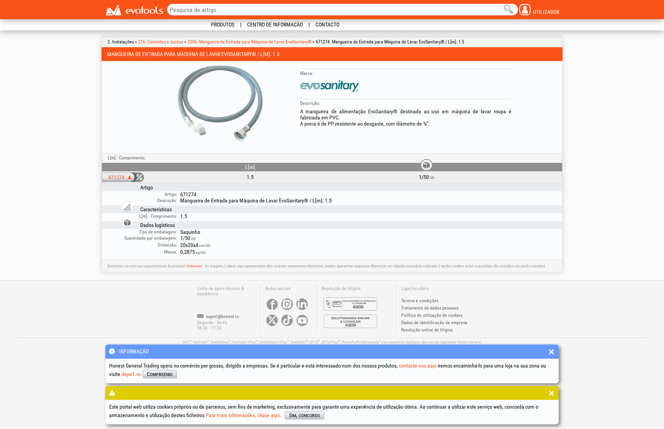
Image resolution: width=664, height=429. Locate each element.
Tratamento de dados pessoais (429, 308)
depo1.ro (131, 374)
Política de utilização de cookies (431, 315)
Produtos (222, 24)
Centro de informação (275, 24)
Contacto (327, 24)
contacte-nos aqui (418, 366)
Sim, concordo (304, 415)
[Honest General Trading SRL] (134, 10)
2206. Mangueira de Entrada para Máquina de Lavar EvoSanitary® (249, 42)
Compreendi (160, 374)
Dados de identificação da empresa (434, 322)
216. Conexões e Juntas (160, 42)
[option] (220, 103)
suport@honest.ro (222, 316)
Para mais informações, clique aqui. (244, 415)
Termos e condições (419, 300)
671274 (116, 177)
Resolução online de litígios (427, 330)
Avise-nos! (194, 266)
